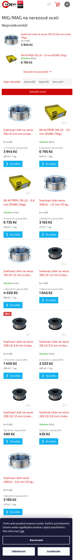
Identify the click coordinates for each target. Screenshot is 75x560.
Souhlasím (53, 551)
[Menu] (67, 4)
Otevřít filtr (37, 91)
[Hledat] (48, 4)
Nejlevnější (29, 82)
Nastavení (36, 540)
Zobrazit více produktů (35, 71)
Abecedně (57, 82)
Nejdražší (44, 82)
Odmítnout (19, 551)
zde (22, 531)
